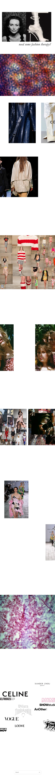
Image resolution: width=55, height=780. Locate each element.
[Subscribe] (39, 772)
